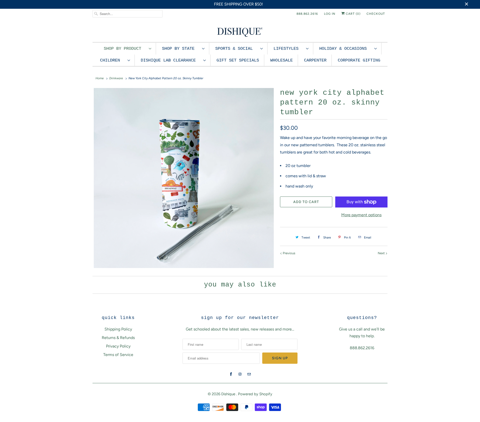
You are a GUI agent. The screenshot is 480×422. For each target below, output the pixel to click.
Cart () (352, 14)
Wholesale (281, 60)
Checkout (375, 14)
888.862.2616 (307, 14)
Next (382, 253)
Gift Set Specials (237, 60)
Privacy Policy (118, 346)
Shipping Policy (118, 329)
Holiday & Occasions (345, 48)
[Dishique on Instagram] (240, 374)
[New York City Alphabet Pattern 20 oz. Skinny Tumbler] (184, 178)
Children (112, 60)
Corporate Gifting (359, 60)
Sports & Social (236, 48)
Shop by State (181, 48)
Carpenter (315, 60)
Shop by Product (125, 48)
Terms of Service (118, 354)
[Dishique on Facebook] (231, 374)
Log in (329, 14)
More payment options (361, 214)
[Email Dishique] (249, 374)
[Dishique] (240, 31)
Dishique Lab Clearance (171, 60)
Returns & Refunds (118, 337)
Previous (288, 253)
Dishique (228, 394)
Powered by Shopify (255, 394)
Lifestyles (289, 48)
